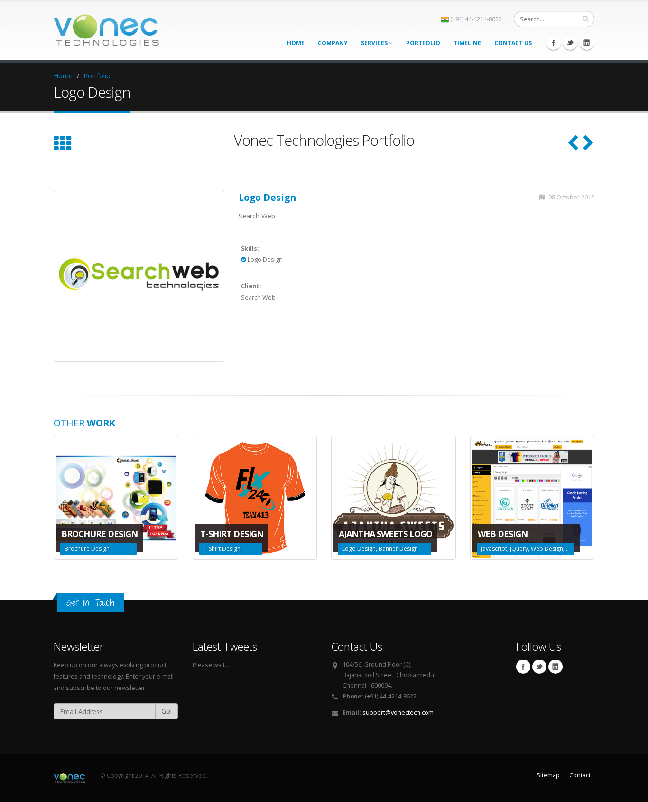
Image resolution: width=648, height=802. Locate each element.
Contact (580, 775)
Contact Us (513, 43)
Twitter (570, 43)
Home (296, 43)
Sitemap (548, 775)
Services (375, 43)
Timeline (467, 43)
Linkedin (587, 43)
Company (333, 43)
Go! (166, 711)
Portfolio (423, 43)
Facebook (553, 43)
